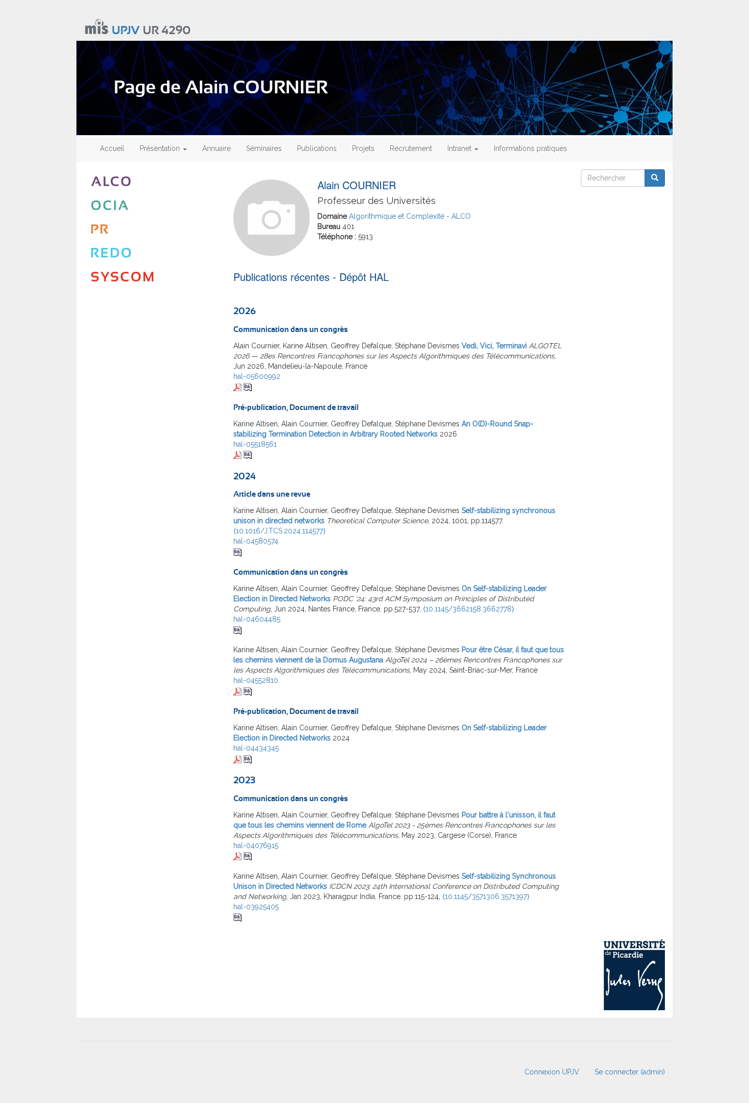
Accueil (112, 148)
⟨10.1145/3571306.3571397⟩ (485, 896)
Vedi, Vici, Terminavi (494, 346)
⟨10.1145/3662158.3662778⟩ (468, 609)
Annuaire (216, 148)
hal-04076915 (255, 845)
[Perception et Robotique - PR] (151, 229)
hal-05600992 (256, 376)
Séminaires (264, 148)
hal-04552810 (255, 680)
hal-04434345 (256, 748)
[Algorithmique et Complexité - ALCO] (151, 181)
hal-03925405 (256, 907)
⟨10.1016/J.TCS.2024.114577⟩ (279, 531)
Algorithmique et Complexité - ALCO (410, 216)
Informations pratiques (530, 148)
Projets (363, 148)
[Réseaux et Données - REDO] (151, 253)
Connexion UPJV (551, 1072)
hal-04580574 (255, 541)
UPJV (126, 31)
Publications (317, 148)
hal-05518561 (255, 444)
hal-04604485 (256, 619)
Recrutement (411, 148)
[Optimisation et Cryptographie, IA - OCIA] (151, 205)
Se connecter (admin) (630, 1072)
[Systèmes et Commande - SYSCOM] (151, 277)
